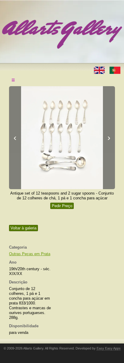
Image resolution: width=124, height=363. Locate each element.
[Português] (115, 70)
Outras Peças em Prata (29, 254)
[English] (100, 70)
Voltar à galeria (23, 228)
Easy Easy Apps (109, 348)
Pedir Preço (62, 206)
